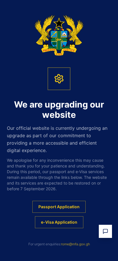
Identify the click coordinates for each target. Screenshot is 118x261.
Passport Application (59, 206)
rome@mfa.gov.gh (75, 244)
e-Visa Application (59, 222)
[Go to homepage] (59, 35)
